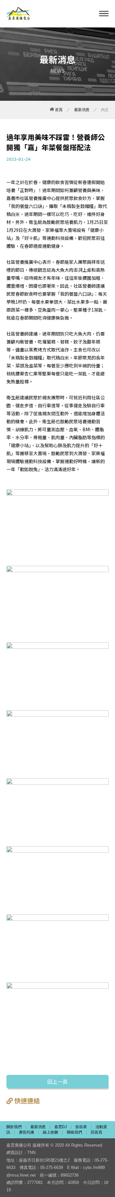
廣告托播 (26, 1132)
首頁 (58, 109)
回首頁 (96, 1132)
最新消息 (81, 109)
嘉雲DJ (60, 1127)
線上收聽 (50, 1132)
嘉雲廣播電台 (20, 14)
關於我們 (14, 1127)
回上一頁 (57, 1081)
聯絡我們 (74, 1132)
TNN (31, 1152)
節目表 (81, 1127)
